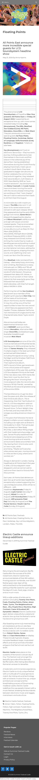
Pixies (12, 524)
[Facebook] (3, 769)
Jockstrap (11, 521)
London (6, 524)
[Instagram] (12, 769)
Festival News (9, 734)
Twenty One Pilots (10, 713)
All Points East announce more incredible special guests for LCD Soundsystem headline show (18, 48)
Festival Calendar (11, 740)
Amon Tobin (10, 704)
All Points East (11, 515)
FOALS (5, 707)
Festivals (20, 515)
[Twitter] (7, 769)
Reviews (7, 732)
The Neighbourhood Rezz (21, 710)
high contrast (14, 707)
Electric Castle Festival (14, 701)
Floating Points (23, 518)
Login (6, 757)
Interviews (8, 737)
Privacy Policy (9, 760)
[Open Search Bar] (36, 2)
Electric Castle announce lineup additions (18, 536)
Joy (17, 521)
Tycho (21, 713)
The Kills (18, 524)
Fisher (18, 704)
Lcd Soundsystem (26, 521)
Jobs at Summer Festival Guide (16, 751)
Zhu (26, 713)
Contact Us (8, 754)
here (9, 145)
